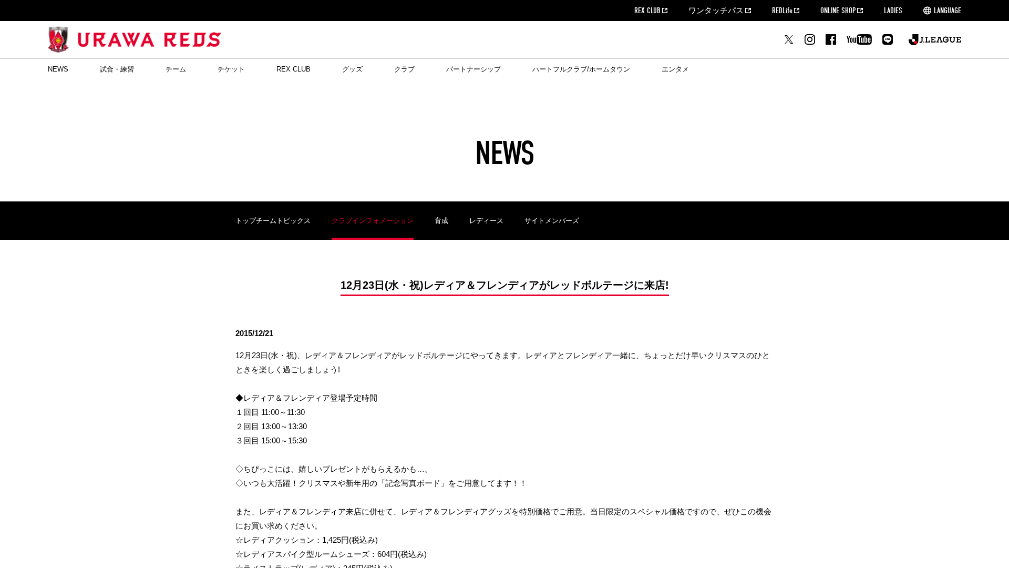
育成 (441, 221)
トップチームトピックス (273, 221)
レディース (486, 221)
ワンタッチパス (716, 10)
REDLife (782, 10)
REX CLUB (647, 10)
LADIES (893, 10)
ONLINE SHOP (838, 10)
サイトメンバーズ (551, 221)
